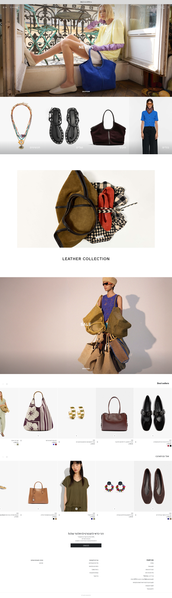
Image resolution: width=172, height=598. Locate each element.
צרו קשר (95, 576)
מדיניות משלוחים (93, 563)
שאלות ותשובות (93, 572)
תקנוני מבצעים (150, 585)
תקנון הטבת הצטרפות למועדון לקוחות (143, 582)
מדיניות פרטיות (149, 572)
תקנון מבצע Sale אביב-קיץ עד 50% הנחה (142, 579)
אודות (152, 563)
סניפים (41, 563)
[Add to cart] (153, 436)
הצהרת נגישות (150, 569)
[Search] (100, 7)
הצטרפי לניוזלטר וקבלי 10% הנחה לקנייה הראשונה (86, 2)
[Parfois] (156, 7)
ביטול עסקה (95, 569)
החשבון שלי (150, 589)
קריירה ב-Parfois (149, 576)
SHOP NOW (86, 91)
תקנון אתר (151, 566)
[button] (135, 442)
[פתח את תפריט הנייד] (168, 7)
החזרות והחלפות (93, 566)
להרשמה (86, 545)
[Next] (7, 384)
